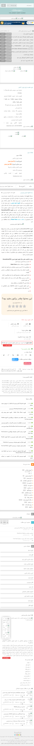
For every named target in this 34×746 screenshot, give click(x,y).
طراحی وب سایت (29, 743)
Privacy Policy (27, 736)
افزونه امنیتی (14, 384)
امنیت (31, 387)
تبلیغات (28, 662)
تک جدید (31, 587)
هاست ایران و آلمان (17, 158)
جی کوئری (29, 487)
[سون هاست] (14, 18)
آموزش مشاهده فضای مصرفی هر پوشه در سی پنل (15, 700)
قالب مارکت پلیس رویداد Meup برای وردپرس (23, 527)
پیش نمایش (13, 324)
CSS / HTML (27, 471)
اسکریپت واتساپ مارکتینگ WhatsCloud (25, 533)
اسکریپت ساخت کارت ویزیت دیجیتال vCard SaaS (23, 538)
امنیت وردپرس (26, 387)
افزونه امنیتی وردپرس (6, 384)
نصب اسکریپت (26, 678)
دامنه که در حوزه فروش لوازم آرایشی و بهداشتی (21, 52)
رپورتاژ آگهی (29, 490)
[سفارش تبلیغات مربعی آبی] (23, 70)
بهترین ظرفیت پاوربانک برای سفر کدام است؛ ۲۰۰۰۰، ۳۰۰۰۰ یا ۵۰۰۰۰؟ (16, 37)
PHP (29, 473)
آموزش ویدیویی (28, 475)
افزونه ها (22, 186)
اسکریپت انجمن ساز (28, 34)
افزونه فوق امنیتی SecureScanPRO (16, 385)
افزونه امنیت (29, 384)
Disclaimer (17, 738)
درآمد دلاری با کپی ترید (27, 559)
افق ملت (31, 555)
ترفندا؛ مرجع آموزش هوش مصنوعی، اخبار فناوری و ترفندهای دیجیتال (16, 41)
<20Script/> (17, 10)
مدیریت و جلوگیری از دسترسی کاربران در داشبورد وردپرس (13, 422)
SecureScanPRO (28, 380)
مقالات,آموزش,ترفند (27, 499)
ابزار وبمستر (29, 478)
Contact (18, 736)
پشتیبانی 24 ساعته (17, 170)
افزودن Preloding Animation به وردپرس (17, 408)
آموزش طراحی (28, 470)
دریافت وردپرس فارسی (25, 684)
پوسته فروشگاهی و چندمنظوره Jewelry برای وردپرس (14, 714)
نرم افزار (30, 502)
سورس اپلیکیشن (28, 492)
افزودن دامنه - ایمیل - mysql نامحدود (13, 96)
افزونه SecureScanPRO (7, 382)
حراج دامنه (30, 601)
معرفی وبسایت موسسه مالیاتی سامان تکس (22, 43)
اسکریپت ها (29, 483)
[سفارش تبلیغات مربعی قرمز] (10, 70)
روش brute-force (7, 392)
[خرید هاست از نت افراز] (17, 68)
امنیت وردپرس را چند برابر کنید (16, 387)
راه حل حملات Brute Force (16, 392)
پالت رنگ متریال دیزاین (25, 682)
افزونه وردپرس (6, 193)
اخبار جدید (30, 578)
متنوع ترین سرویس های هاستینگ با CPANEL (13, 91)
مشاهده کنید (5, 657)
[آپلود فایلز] (20, 18)
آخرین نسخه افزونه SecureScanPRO (10, 380)
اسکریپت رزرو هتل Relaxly (19, 707)
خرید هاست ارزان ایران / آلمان (25, 87)
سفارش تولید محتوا (28, 569)
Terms (32, 736)
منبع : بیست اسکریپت (23, 337)
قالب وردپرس (30, 582)
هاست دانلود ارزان (28, 596)
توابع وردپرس (27, 675)
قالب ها (30, 495)
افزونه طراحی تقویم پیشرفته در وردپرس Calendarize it (14, 442)
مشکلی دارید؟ (25, 330)
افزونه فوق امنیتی (28, 385)
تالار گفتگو (27, 671)
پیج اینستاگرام (27, 363)
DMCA (22, 736)
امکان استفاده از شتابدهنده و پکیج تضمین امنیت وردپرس (13, 118)
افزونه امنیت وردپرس (21, 384)
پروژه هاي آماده (28, 504)
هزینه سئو (30, 550)
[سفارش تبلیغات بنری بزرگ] (17, 67)
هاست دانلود (4, 743)
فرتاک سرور (30, 153)
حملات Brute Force (22, 389)
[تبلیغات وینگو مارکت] (17, 517)
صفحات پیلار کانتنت (28, 55)
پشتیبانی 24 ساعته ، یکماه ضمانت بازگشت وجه (13, 112)
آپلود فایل (30, 605)
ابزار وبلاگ (27, 669)
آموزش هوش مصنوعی (27, 592)
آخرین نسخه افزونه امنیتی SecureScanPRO (22, 382)
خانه (30, 186)
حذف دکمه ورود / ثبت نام (27, 61)
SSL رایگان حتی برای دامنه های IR (13, 105)
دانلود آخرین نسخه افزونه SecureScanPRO (23, 390)
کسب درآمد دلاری (29, 573)
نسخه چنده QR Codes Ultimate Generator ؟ (22, 49)
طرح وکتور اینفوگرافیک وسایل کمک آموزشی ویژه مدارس (14, 692)
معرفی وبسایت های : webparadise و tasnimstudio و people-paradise (16, 47)
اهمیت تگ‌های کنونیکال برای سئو (25, 58)
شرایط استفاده (26, 680)
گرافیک (30, 507)
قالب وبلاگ (29, 497)
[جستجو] (3, 5)
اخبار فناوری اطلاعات (27, 480)
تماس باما (28, 667)
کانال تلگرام (15, 359)
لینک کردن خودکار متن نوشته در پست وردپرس (15, 721)
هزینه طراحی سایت (28, 564)
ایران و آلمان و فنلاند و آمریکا (15, 167)
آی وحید (23, 743)
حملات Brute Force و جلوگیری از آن (10, 389)
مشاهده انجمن (3, 31)
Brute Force (22, 380)
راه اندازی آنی (18, 108)
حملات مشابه (17, 219)
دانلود (26, 324)
